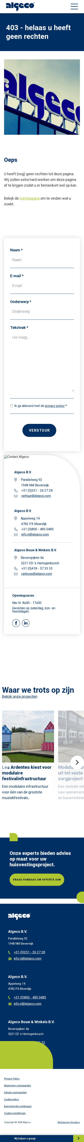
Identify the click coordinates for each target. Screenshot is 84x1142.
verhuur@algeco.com (36, 496)
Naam (15, 250)
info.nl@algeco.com (35, 534)
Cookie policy (11, 1099)
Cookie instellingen (15, 1113)
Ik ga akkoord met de (39, 406)
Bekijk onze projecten (19, 696)
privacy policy (55, 406)
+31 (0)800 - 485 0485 (30, 997)
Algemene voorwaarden (17, 1085)
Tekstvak (18, 327)
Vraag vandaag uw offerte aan (37, 879)
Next (77, 762)
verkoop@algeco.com (36, 573)
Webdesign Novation (68, 1122)
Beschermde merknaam (18, 1106)
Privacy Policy (12, 1078)
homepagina (30, 198)
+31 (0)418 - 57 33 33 (29, 1043)
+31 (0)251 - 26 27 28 (29, 952)
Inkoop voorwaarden (15, 1092)
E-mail (15, 276)
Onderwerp (19, 302)
